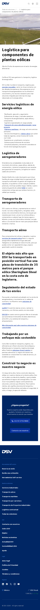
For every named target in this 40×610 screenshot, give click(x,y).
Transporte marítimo (10, 496)
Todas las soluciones (8, 9)
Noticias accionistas (9, 537)
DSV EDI (4, 314)
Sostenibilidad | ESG (9, 546)
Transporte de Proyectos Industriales (16, 505)
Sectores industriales (10, 487)
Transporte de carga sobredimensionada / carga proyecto (20, 126)
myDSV (4, 308)
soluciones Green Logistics (21, 350)
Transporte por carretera (11, 501)
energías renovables (9, 87)
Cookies (5, 569)
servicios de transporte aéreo (12, 238)
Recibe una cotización (10, 473)
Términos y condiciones (10, 574)
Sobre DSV (6, 528)
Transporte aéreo (8, 492)
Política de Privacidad (10, 565)
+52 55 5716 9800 (20, 421)
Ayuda (4, 550)
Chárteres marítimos (11, 129)
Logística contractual (10, 509)
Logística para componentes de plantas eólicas (16, 10)
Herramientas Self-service (12, 477)
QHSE (23, 188)
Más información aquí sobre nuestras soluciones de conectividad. (19, 326)
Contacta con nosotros (20, 430)
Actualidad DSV (7, 541)
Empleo (4, 533)
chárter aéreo (25, 133)
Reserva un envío (8, 468)
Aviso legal (6, 560)
